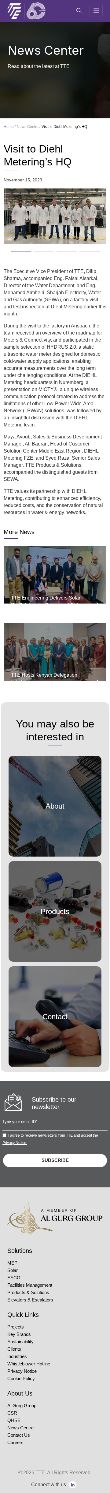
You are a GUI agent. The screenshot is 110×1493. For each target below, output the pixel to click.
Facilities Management (29, 1285)
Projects (15, 1327)
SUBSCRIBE (55, 1160)
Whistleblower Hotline (28, 1363)
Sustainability (20, 1341)
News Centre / (28, 127)
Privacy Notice (22, 1371)
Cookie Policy (21, 1378)
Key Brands (19, 1334)
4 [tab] (82, 250)
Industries (17, 1356)
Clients (14, 1349)
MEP (12, 1263)
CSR (12, 1413)
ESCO (13, 1277)
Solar (12, 1270)
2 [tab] (37, 250)
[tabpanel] (55, 216)
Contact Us (18, 1435)
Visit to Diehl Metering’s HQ (64, 127)
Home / (10, 127)
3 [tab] (60, 250)
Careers (15, 1442)
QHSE (13, 1420)
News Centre (20, 1427)
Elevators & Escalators (30, 1299)
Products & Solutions (28, 1292)
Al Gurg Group (21, 1405)
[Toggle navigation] (96, 11)
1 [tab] (14, 250)
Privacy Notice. (14, 1143)
